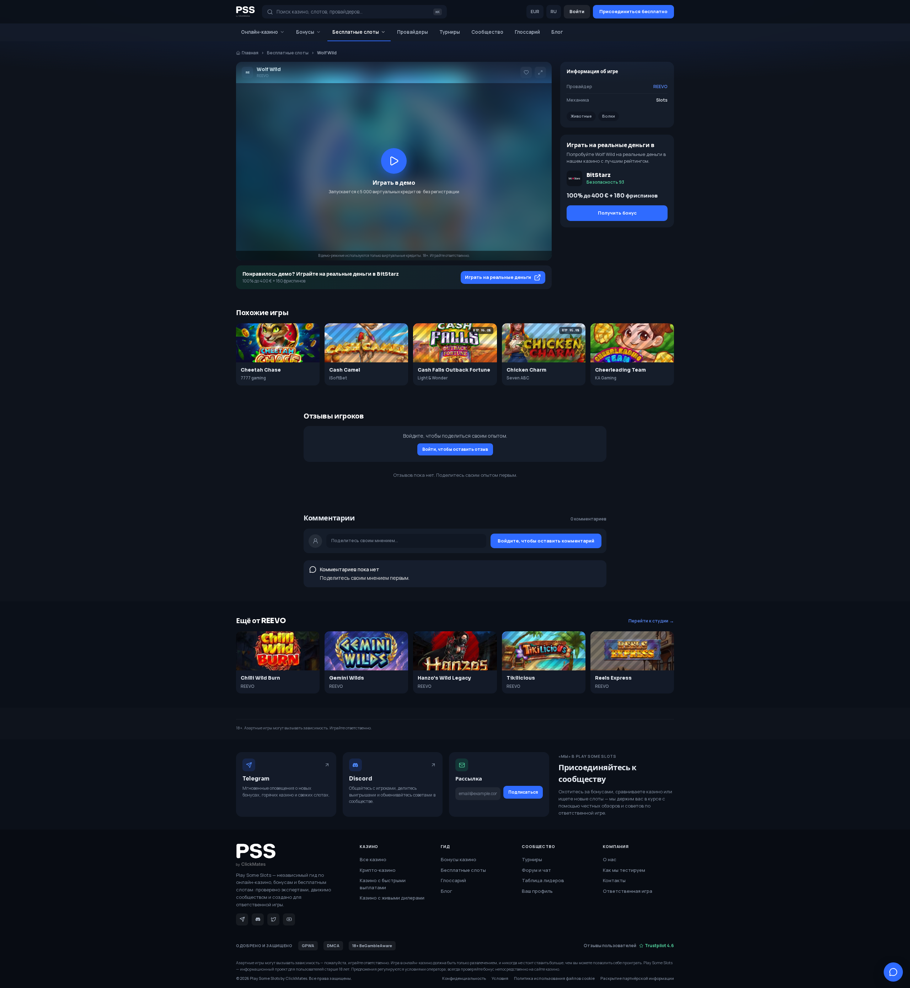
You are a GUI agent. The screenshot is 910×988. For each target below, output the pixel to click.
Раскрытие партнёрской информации (637, 978)
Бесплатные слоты (355, 32)
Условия (500, 978)
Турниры (449, 32)
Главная (250, 53)
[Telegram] (242, 919)
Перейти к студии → (651, 621)
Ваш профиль (537, 891)
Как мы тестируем (624, 870)
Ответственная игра (627, 891)
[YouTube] (289, 919)
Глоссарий (527, 32)
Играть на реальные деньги (498, 277)
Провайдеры (412, 32)
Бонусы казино (458, 859)
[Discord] (258, 919)
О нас (609, 859)
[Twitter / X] (273, 919)
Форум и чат (536, 870)
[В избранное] (526, 72)
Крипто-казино (378, 870)
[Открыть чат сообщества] (893, 972)
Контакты (614, 880)
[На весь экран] (540, 72)
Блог (557, 32)
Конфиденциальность (464, 978)
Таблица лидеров (543, 880)
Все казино (373, 859)
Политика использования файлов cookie (554, 978)
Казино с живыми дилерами (392, 898)
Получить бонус (617, 213)
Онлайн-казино (259, 32)
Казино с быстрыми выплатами (383, 884)
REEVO (660, 86)
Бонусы (305, 32)
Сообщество (487, 32)
